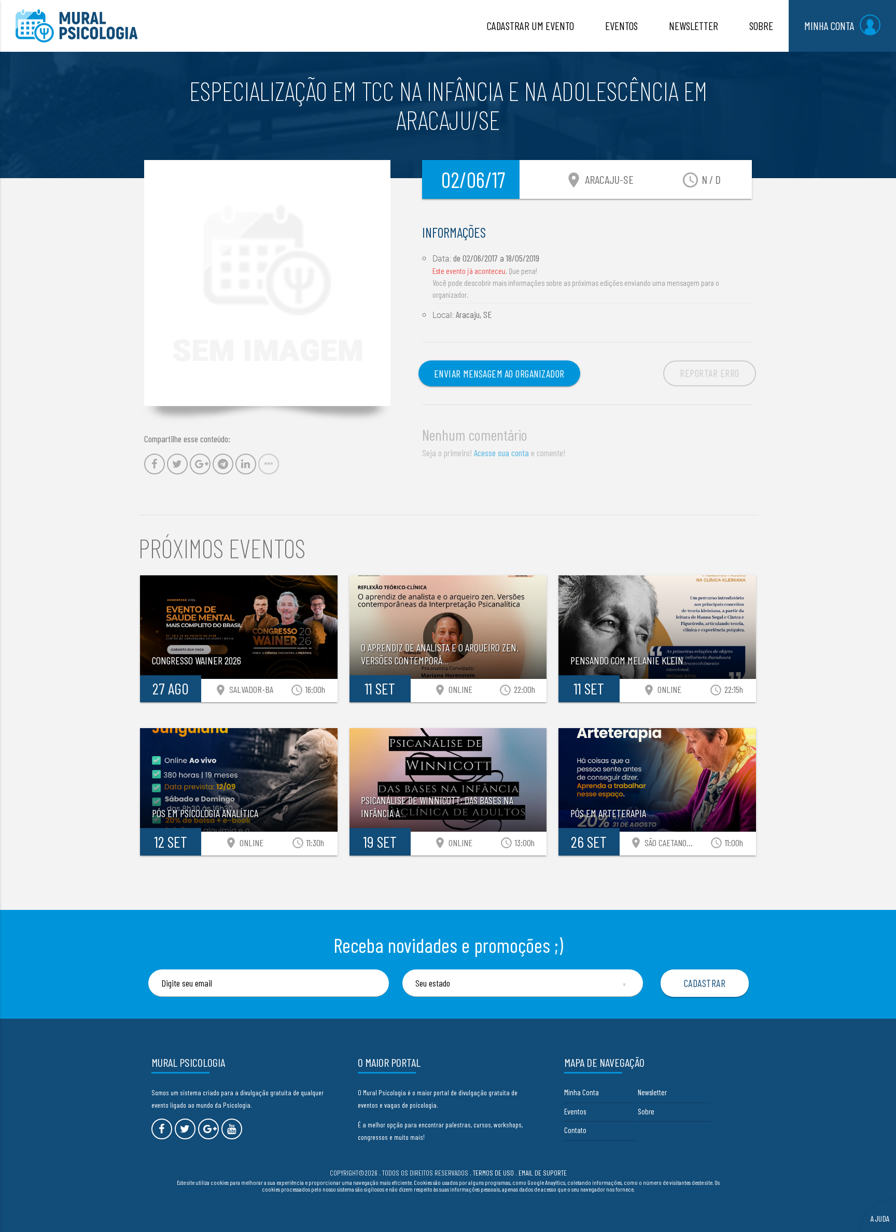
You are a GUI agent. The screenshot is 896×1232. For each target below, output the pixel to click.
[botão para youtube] (231, 1129)
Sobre (646, 1111)
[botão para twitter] (185, 1129)
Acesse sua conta (501, 452)
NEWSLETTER (693, 25)
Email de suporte (543, 1172)
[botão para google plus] (208, 1129)
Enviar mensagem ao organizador (499, 373)
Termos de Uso (493, 1172)
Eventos (575, 1111)
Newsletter (652, 1092)
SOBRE (761, 25)
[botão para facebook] (161, 1129)
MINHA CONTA (829, 25)
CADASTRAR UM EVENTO (530, 25)
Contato (575, 1130)
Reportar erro (709, 373)
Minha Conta (581, 1092)
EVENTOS (621, 25)
